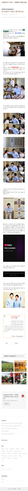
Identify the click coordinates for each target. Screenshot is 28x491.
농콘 (20, 455)
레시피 (25, 453)
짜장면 (3, 451)
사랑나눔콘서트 (18, 451)
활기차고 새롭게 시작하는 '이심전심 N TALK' (11, 426)
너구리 (3, 458)
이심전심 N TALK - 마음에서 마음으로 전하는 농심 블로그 (10, 396)
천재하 (18, 448)
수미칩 (10, 455)
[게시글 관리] (11, 343)
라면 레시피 (9, 451)
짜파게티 (15, 453)
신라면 (15, 455)
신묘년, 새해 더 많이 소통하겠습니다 (9, 428)
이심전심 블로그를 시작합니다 (8, 433)
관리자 (19, 489)
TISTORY (14, 489)
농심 (7, 448)
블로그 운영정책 (5, 431)
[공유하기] (9, 343)
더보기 (3, 460)
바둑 (20, 453)
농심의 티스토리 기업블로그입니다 (10, 400)
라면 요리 (9, 458)
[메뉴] (26, 2)
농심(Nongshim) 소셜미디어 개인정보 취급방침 (12, 423)
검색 (24, 469)
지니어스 (4, 453)
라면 (3, 448)
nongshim (4, 455)
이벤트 (9, 453)
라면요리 (12, 448)
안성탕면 (15, 458)
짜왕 (23, 448)
